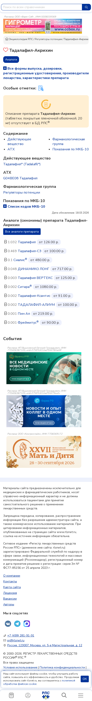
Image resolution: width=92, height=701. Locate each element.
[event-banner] (43, 452)
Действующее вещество (19, 141)
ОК (85, 679)
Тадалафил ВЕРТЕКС (35, 278)
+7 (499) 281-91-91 (20, 635)
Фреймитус (28, 322)
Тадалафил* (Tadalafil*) (22, 164)
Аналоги (11, 59)
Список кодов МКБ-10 (26, 206)
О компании (11, 576)
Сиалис (20, 260)
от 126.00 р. (49, 242)
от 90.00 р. (50, 322)
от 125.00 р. (66, 278)
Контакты (10, 581)
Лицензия (10, 593)
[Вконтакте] (8, 623)
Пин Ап (24, 313)
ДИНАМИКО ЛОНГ (33, 269)
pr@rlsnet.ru (15, 640)
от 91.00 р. (62, 295)
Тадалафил (27, 242)
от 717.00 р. (62, 269)
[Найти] (86, 7)
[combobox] (41, 7)
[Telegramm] (17, 623)
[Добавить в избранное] (5, 50)
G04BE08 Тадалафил (20, 178)
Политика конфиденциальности (62, 667)
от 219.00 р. (43, 313)
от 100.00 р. (54, 251)
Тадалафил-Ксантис (34, 295)
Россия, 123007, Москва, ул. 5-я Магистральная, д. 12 (44, 645)
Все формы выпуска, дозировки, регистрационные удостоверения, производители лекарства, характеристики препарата (46, 73)
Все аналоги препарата (22, 232)
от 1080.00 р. (46, 286)
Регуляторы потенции (48, 39)
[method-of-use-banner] (42, 26)
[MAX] (26, 623)
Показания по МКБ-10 (70, 149)
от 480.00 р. (40, 260)
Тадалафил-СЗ (29, 251)
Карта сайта (12, 587)
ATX (11, 149)
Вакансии (10, 599)
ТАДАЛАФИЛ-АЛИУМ (36, 304)
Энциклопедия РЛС (20, 39)
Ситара (25, 286)
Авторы (8, 604)
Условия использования (20, 667)
